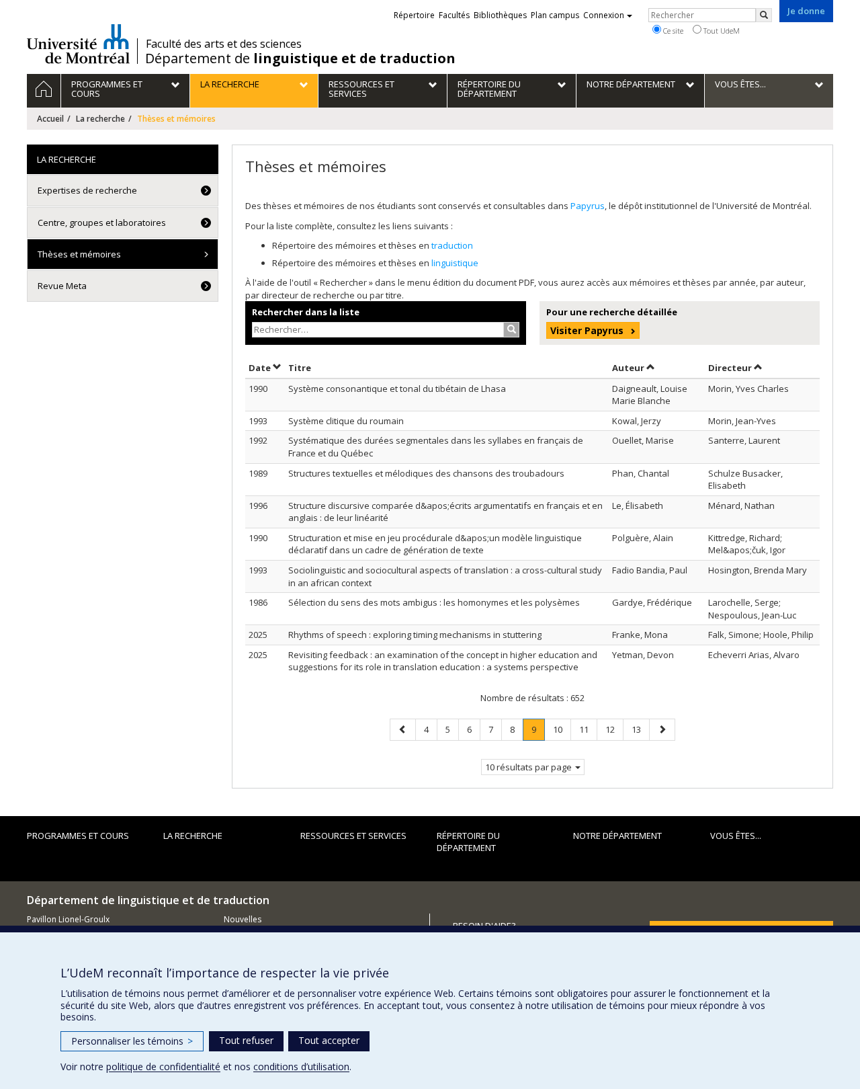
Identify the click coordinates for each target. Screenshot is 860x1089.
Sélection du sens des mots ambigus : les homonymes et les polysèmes (434, 602)
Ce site (672, 31)
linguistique (454, 263)
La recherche (100, 118)
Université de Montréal (78, 44)
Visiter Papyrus (587, 330)
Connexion (603, 15)
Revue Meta (62, 286)
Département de (300, 58)
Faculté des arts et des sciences (224, 43)
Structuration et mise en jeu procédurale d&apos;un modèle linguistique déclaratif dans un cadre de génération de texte (435, 544)
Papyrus (587, 206)
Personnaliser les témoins (132, 1041)
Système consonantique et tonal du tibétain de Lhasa (397, 388)
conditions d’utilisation (301, 1066)
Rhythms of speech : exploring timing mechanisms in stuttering (415, 635)
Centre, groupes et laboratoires (102, 222)
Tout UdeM (720, 31)
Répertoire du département (468, 842)
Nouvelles (242, 919)
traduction (452, 245)
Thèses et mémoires (79, 254)
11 (587, 729)
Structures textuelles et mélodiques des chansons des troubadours (426, 473)
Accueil (50, 118)
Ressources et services (353, 836)
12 (614, 729)
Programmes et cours (78, 836)
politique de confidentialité (163, 1066)
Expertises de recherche (87, 190)
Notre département (617, 836)
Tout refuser (246, 1040)
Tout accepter (328, 1040)
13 (640, 729)
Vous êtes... (735, 836)
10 (561, 729)
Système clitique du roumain (346, 421)
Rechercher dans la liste (305, 312)
